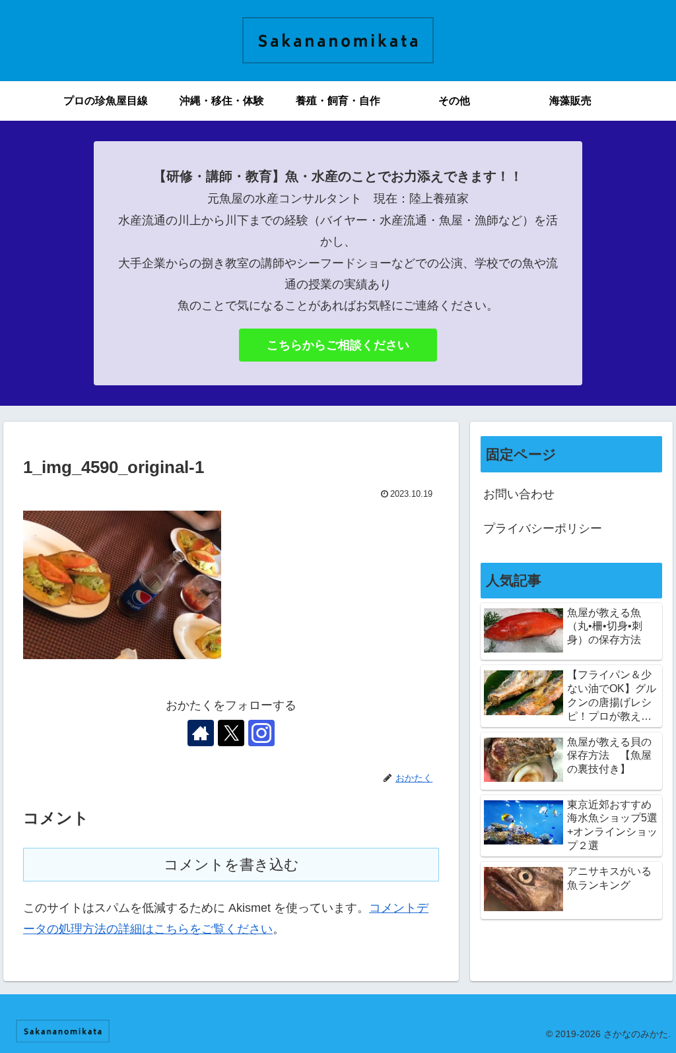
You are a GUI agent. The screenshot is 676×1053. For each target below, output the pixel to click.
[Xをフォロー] (231, 733)
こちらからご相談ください (338, 345)
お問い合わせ (519, 494)
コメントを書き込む (231, 864)
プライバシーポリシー (542, 528)
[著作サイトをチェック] (200, 733)
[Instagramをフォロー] (261, 733)
